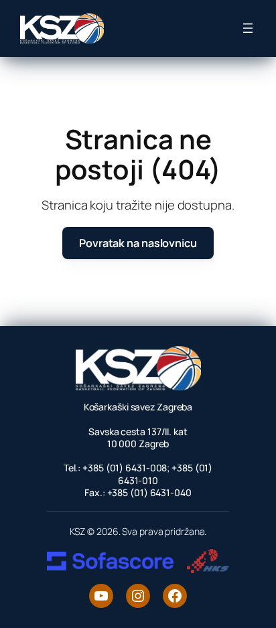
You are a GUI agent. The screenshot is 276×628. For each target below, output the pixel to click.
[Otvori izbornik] (248, 28)
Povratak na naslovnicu (138, 243)
